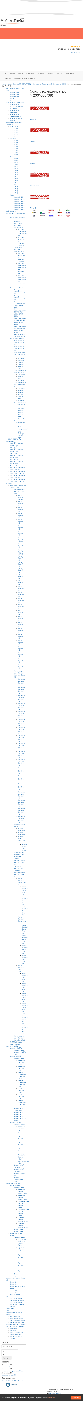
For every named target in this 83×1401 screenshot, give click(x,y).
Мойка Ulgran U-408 (21, 649)
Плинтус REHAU (15, 1123)
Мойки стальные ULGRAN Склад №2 (19, 862)
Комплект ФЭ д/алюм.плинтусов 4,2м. (23, 1160)
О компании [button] (30, 73)
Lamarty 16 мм (14, 94)
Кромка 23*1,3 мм (20, 203)
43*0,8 (16, 187)
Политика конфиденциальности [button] (24, 78)
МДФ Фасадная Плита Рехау (15, 88)
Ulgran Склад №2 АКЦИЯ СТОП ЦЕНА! (18, 486)
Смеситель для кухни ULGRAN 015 (21, 787)
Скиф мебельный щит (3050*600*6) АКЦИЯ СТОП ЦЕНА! (19, 305)
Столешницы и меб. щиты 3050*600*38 (18, 225)
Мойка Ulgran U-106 (21, 528)
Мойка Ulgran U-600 (21, 667)
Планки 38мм (14, 1284)
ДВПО (8, 1310)
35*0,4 (16, 147)
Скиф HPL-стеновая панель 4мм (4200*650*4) (16, 457)
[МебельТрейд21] (5, 73)
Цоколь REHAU (15, 1185)
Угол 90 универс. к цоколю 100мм (21, 1269)
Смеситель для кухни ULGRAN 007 (21, 730)
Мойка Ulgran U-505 (21, 606)
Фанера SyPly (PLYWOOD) (14, 102)
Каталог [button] (20, 73)
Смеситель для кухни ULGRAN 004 (21, 706)
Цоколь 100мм (18, 1229)
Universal (21, 358)
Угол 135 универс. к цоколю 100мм (21, 1261)
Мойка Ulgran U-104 (21, 516)
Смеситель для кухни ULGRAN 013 (21, 763)
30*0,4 (16, 155)
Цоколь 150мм (18, 1231)
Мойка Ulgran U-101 (21, 503)
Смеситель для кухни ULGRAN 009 (21, 795)
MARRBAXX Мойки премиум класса (16, 1043)
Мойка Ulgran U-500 (21, 655)
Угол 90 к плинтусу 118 (21, 1147)
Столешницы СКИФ (16, 288)
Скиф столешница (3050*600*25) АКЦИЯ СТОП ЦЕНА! (20, 313)
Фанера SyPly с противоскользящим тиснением (16, 106)
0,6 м (15, 1290)
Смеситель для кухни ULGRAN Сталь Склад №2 (19, 1038)
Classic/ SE (21, 374)
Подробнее (51, 1397)
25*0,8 (16, 189)
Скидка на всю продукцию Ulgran (12, 1371)
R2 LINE (20, 395)
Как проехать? (75, 52)
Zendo (12, 195)
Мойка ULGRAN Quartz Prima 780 (25, 1020)
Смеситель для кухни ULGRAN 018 (21, 811)
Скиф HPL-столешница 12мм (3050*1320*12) (17, 472)
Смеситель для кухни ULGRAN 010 (21, 738)
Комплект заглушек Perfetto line (21, 1153)
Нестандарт (17, 221)
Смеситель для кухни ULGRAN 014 (21, 779)
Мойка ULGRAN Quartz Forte (22, 919)
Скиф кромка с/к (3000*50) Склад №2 (19, 298)
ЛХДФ (7, 1296)
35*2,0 (16, 132)
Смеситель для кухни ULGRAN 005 (21, 714)
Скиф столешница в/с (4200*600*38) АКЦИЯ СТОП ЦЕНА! (20, 329)
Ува (11, 100)
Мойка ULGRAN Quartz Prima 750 (25, 998)
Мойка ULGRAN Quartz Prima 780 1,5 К (25, 1009)
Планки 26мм (14, 1282)
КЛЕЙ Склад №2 (11, 211)
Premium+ (21, 364)
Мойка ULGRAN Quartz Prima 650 (25, 1030)
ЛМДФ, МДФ (10, 1308)
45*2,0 (16, 153)
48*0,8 (16, 191)
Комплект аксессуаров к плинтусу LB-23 (22, 1075)
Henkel (20, 1381)
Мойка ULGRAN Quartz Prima (20, 968)
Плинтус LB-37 (18, 1113)
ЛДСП (8, 90)
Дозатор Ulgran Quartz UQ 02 (21, 839)
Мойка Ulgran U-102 (21, 509)
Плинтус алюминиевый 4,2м (18, 1179)
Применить (6, 1358)
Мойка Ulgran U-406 (21, 582)
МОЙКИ (8, 483)
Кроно (12, 98)
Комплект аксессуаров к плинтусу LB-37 (22, 1083)
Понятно (76, 1397)
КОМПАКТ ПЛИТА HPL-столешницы (13, 440)
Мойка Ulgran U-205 (21, 558)
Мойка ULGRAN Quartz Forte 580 (25, 959)
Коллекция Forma (7, 1367)
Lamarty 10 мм (14, 92)
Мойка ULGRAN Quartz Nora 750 (25, 911)
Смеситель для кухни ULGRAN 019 (21, 819)
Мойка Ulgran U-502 (21, 594)
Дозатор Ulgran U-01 (22, 829)
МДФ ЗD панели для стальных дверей (16, 1333)
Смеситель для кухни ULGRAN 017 (21, 803)
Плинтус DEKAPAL (16, 1048)
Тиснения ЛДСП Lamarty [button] (45, 73)
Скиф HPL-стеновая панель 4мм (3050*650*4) (16, 445)
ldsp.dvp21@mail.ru (54, 1393)
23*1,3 (16, 163)
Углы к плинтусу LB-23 (21, 1090)
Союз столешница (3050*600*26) (20, 371)
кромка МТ (13, 126)
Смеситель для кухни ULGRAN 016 (21, 771)
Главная (4, 84)
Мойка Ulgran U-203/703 (21, 552)
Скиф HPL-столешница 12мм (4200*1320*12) (17, 480)
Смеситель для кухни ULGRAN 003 (21, 698)
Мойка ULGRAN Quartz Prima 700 (25, 987)
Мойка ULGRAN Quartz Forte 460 (25, 949)
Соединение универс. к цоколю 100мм (22, 1243)
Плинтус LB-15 (18, 1115)
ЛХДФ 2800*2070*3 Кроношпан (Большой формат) (17, 1304)
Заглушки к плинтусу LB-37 (21, 1068)
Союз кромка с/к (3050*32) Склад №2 (19, 342)
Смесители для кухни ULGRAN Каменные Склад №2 (19, 674)
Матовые (13, 1330)
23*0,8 (16, 193)
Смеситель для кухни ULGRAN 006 (21, 722)
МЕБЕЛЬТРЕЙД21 (26, 84)
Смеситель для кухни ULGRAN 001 (21, 682)
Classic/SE (21, 360)
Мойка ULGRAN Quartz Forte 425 (25, 939)
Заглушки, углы (19, 1050)
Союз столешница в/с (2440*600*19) (20, 422)
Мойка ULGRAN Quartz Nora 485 (25, 891)
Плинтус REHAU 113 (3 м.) (19, 1166)
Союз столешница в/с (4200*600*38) (20, 404)
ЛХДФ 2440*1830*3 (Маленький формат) (17, 1299)
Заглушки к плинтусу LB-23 (21, 1062)
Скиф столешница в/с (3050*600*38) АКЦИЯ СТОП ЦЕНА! (20, 321)
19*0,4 (16, 128)
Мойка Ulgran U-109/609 (21, 540)
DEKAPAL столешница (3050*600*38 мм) (22, 232)
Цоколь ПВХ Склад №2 (13, 1183)
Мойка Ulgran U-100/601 (21, 497)
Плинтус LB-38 (18, 1117)
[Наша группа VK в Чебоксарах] (12, 1384)
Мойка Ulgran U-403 (21, 570)
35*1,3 (16, 173)
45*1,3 (16, 175)
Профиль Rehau (15, 1316)
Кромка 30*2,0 (18, 197)
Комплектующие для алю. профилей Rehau (17, 1319)
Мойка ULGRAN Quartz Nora (22, 881)
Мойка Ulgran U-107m (21, 661)
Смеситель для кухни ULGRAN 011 (21, 746)
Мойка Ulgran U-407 (21, 588)
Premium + (21, 393)
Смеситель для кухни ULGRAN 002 (21, 690)
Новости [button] (59, 73)
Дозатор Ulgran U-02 (22, 833)
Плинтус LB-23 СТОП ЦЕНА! (18, 1109)
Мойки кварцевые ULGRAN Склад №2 (19, 875)
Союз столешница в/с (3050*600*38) (20, 383)
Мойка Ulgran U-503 (21, 600)
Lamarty (12, 138)
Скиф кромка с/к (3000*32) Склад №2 (19, 292)
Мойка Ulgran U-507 (21, 630)
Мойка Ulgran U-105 (21, 522)
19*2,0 (16, 130)
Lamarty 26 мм (14, 96)
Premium (20, 362)
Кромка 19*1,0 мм (20, 209)
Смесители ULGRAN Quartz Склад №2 (19, 868)
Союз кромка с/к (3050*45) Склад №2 (19, 348)
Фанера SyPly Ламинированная (15, 115)
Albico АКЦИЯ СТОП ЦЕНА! (15, 1326)
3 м (15, 1292)
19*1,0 (16, 134)
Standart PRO (20, 367)
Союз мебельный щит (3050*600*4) (19, 353)
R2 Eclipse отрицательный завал (23, 429)
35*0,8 (16, 149)
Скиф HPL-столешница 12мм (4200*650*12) (17, 476)
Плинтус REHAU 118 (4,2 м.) (19, 1170)
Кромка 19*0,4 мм (20, 199)
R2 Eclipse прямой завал (21, 435)
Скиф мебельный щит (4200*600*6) (19, 335)
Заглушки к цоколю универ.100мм (22, 1191)
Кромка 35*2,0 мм (20, 207)
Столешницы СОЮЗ (59, 84)
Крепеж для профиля (17, 1322)
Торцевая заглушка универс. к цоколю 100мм (21, 1252)
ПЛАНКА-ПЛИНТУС (16, 1294)
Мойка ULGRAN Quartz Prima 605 (25, 977)
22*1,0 (16, 169)
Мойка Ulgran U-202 (21, 546)
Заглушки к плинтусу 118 (21, 1135)
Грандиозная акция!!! (9, 1375)
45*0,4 (16, 171)
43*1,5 (16, 167)
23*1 (15, 177)
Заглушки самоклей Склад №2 (16, 1324)
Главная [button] (12, 73)
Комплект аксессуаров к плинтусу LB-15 (22, 1103)
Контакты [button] (8, 78)
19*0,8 (16, 142)
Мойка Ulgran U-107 (21, 534)
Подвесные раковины (17, 857)
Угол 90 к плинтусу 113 (21, 1141)
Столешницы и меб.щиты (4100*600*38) (18, 249)
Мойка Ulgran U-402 (21, 637)
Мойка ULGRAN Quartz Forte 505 (25, 929)
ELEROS (8, 1381)
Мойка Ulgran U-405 (21, 576)
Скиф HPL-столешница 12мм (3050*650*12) (17, 468)
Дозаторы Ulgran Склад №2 (19, 825)
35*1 (15, 136)
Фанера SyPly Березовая (14, 111)
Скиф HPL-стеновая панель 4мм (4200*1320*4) (16, 463)
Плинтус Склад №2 (12, 1046)
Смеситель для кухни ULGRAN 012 (21, 755)
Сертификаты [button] (69, 73)
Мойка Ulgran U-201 (21, 618)
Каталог (10, 84)
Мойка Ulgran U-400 (21, 564)
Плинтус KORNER (15, 1056)
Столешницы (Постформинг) (42, 84)
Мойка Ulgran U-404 (21, 643)
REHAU (12, 157)
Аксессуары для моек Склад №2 (19, 853)
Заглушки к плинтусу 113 (21, 1129)
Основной (16, 84)
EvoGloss (15, 1381)
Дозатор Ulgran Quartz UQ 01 (24, 847)
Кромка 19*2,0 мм (20, 201)
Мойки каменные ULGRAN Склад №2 (19, 491)
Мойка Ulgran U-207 (21, 624)
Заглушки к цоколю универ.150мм (22, 1197)
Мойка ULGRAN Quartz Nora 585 (25, 901)
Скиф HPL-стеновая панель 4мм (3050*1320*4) (16, 451)
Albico (3, 1381)
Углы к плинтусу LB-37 (21, 1096)
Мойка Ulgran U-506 (21, 612)
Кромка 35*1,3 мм (20, 205)
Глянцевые (13, 1328)
